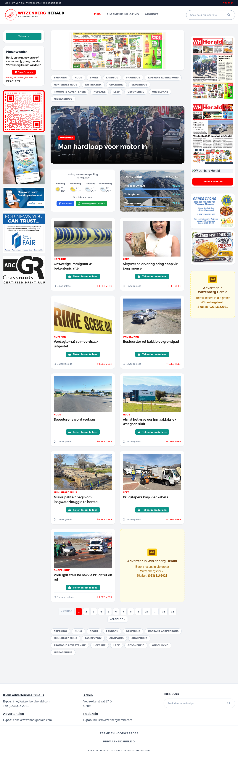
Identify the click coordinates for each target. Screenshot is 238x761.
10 (146, 611)
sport (94, 77)
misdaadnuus (63, 98)
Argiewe (151, 14)
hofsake (100, 91)
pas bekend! (93, 84)
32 (172, 611)
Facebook (67, 203)
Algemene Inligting (123, 14)
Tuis (97, 14)
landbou (112, 77)
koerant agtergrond (163, 77)
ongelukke (160, 91)
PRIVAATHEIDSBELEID (119, 741)
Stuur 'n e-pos (25, 72)
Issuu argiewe (213, 181)
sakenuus (133, 77)
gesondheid (136, 91)
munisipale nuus (65, 84)
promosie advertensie (70, 91)
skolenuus (139, 84)
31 (163, 611)
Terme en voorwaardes (119, 733)
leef (116, 91)
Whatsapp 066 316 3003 (93, 203)
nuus (78, 77)
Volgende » (117, 619)
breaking (60, 77)
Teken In (228, 3)
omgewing (116, 84)
